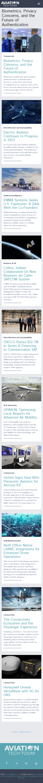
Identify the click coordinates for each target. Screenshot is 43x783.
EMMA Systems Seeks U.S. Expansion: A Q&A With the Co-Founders (21, 204)
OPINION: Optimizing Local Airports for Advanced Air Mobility (20, 414)
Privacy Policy (37, 774)
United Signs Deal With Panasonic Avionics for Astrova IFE (21, 481)
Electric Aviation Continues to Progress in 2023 (21, 136)
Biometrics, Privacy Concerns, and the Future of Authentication (18, 67)
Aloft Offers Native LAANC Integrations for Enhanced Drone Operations (21, 551)
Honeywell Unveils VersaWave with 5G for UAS (21, 691)
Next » (28, 732)
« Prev (15, 732)
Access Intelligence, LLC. (13, 774)
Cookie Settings (5, 776)
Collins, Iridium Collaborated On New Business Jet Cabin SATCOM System (20, 274)
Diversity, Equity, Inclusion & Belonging (23, 776)
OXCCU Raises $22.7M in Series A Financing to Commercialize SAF (21, 346)
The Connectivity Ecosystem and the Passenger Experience (20, 623)
